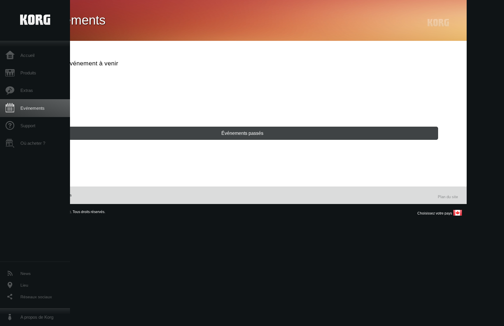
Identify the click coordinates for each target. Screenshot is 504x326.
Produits (28, 72)
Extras (26, 90)
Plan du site (448, 197)
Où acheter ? (32, 143)
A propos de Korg (36, 317)
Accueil (27, 55)
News (25, 273)
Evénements (32, 108)
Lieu (24, 285)
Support (27, 125)
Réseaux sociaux (36, 296)
